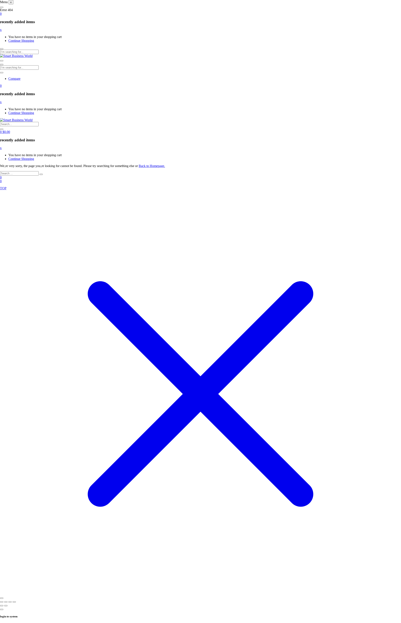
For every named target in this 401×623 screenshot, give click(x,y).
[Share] (10, 602)
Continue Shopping (21, 40)
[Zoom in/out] (1, 602)
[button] (1, 13)
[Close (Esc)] (14, 602)
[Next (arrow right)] (6, 605)
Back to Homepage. (152, 166)
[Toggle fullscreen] (6, 602)
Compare (14, 78)
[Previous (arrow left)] (1, 605)
